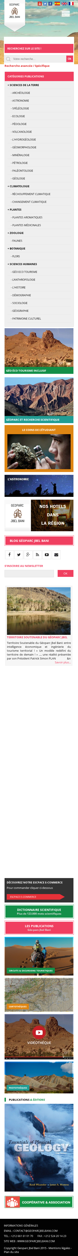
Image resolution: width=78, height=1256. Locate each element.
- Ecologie (16, 116)
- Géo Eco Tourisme (22, 272)
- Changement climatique (27, 202)
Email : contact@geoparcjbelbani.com (31, 1231)
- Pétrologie (18, 163)
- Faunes (15, 241)
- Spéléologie (18, 108)
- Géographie (18, 311)
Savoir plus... (63, 662)
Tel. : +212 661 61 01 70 (18, 1236)
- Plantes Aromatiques (25, 217)
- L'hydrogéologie (22, 139)
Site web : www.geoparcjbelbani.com (29, 1241)
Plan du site (11, 1252)
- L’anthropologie (21, 280)
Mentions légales (59, 1248)
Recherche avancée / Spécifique (27, 66)
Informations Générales (21, 1225)
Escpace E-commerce (23, 896)
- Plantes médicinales (24, 225)
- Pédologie (17, 124)
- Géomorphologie (22, 147)
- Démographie (19, 295)
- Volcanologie (20, 132)
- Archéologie (19, 93)
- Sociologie (18, 303)
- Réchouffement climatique (29, 194)
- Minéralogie (18, 155)
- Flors (14, 256)
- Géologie (16, 178)
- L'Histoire (17, 287)
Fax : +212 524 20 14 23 (51, 1236)
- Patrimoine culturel (24, 318)
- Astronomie (18, 100)
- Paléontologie (20, 171)
